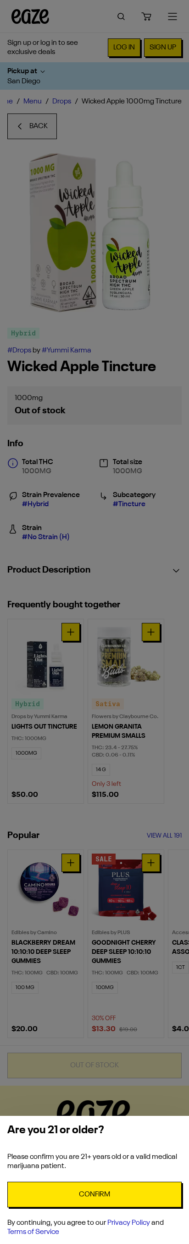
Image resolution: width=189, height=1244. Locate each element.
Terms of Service (33, 1232)
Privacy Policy (128, 1223)
